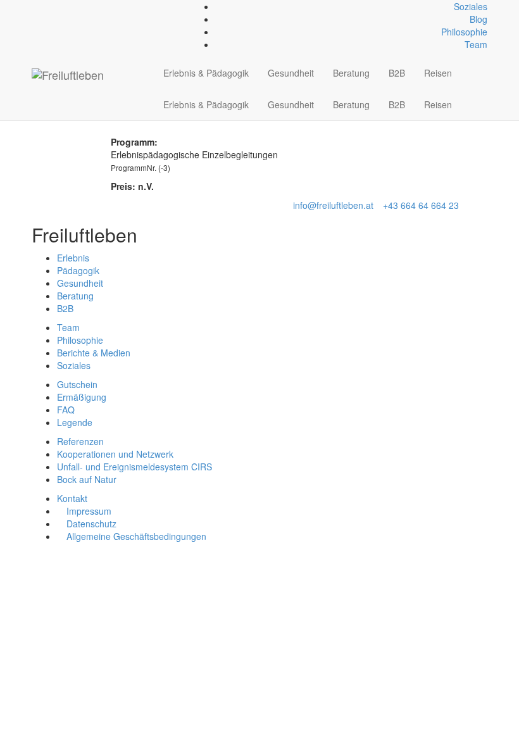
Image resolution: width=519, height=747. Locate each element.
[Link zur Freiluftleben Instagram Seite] (49, 6)
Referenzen (80, 441)
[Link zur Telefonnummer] (42, 6)
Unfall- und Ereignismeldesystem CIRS (134, 466)
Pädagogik (78, 270)
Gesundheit (291, 72)
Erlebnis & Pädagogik (206, 72)
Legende (74, 422)
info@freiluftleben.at (333, 205)
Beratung (351, 72)
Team (476, 44)
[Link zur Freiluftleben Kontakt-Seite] (35, 6)
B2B (397, 72)
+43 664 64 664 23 (421, 205)
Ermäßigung (81, 397)
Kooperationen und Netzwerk (115, 454)
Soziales (470, 6)
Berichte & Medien (93, 352)
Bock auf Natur (86, 479)
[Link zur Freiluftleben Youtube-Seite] (56, 6)
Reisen (438, 72)
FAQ (66, 409)
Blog (478, 19)
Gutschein (77, 384)
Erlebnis (73, 257)
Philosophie (464, 31)
